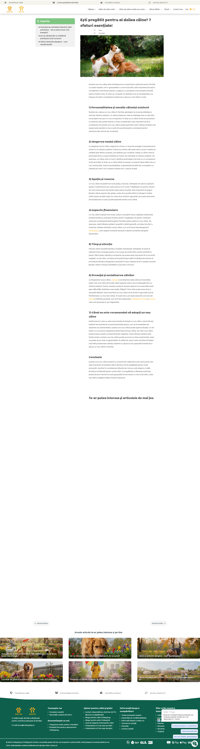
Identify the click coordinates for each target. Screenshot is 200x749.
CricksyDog (93, 230)
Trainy (143, 299)
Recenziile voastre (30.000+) (60, 715)
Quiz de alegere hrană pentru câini (99, 723)
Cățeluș (91, 9)
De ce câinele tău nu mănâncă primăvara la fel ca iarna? (52, 37)
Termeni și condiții (128, 723)
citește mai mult (97, 464)
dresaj (91, 299)
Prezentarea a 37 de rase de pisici (98, 728)
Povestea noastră (56, 712)
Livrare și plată (127, 729)
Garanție (125, 726)
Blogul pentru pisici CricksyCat (97, 720)
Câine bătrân (154, 9)
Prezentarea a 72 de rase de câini (98, 725)
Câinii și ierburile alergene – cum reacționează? (53, 43)
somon (152, 299)
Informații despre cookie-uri (132, 720)
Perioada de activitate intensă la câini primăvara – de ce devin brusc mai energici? (55, 30)
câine (100, 30)
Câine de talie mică (106, 9)
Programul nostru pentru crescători (63, 724)
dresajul (114, 280)
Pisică (166, 9)
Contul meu (178, 9)
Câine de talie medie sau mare (132, 9)
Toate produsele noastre (131, 715)
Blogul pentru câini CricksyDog (97, 717)
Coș (186, 9)
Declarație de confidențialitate (133, 718)
